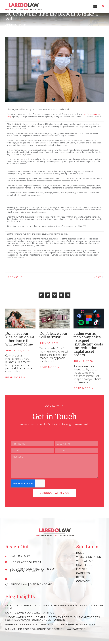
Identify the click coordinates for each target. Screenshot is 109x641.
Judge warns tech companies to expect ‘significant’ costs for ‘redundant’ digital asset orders (88, 344)
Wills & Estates (88, 556)
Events (82, 569)
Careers (83, 573)
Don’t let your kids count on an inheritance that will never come (19, 339)
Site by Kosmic (41, 584)
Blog (80, 577)
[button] (95, 6)
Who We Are (85, 561)
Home (80, 552)
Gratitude (84, 565)
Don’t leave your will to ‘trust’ (53, 335)
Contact (83, 581)
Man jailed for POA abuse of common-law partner (45, 629)
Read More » (15, 377)
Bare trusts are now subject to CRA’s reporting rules (50, 624)
